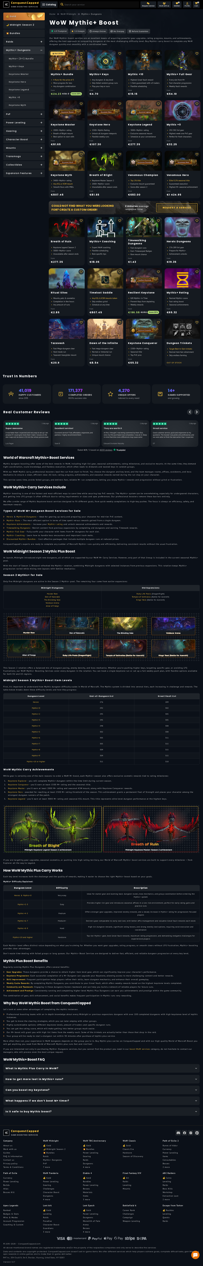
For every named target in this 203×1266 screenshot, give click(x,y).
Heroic (10, 516)
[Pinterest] (197, 1133)
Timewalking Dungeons (18, 528)
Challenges (48, 1188)
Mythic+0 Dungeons (26, 516)
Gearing (87, 1156)
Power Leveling (90, 1152)
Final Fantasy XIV (132, 1173)
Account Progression (13, 1221)
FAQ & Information (13, 1156)
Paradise (47, 1221)
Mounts (126, 1188)
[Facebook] (184, 1133)
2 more (166, 1167)
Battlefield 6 (130, 1205)
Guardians (48, 1228)
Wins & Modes (10, 1217)
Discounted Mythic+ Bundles (21, 539)
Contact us (8, 1160)
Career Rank (129, 1210)
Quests (166, 1217)
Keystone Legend (16, 799)
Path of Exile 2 (171, 1140)
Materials (88, 1192)
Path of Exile (10, 1173)
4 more (86, 1167)
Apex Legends (10, 1205)
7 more (46, 1167)
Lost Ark (47, 1205)
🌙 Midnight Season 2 (54, 1149)
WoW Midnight (51, 1140)
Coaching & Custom (13, 1224)
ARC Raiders (169, 1173)
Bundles (87, 1181)
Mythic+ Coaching (16, 535)
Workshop (168, 1192)
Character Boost (51, 1192)
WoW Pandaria (50, 1173)
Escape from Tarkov (173, 1205)
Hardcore (127, 1152)
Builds (6, 1185)
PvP (45, 1163)
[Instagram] (190, 1133)
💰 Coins (167, 1178)
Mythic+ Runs (13, 520)
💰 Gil (126, 1178)
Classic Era (128, 1149)
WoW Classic (129, 1140)
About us (7, 1145)
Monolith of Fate (91, 1221)
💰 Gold (47, 1145)
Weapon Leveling (131, 1221)
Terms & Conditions (13, 1167)
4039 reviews (106, 450)
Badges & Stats (11, 1214)
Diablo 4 (87, 1173)
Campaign (128, 1217)
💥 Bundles (49, 1152)
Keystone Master (16, 788)
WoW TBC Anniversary (94, 1140)
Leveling (127, 1185)
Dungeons (88, 1163)
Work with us (10, 1149)
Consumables (169, 1160)
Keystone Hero (15, 792)
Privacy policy (10, 1163)
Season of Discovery (133, 1156)
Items (165, 1156)
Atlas (5, 1188)
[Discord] (178, 1133)
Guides (6, 1152)
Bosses (166, 1163)
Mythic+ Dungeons (52, 1160)
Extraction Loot (171, 1196)
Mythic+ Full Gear (16, 531)
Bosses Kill (9, 1192)
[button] (187, 4)
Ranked (7, 1210)
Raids (46, 1156)
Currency (167, 1149)
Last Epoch (89, 1205)
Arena (86, 1224)
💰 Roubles (168, 1210)
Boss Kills (168, 1188)
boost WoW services (140, 1049)
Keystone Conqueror (18, 784)
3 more (86, 1199)
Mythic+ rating (55, 524)
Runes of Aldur (170, 1145)
